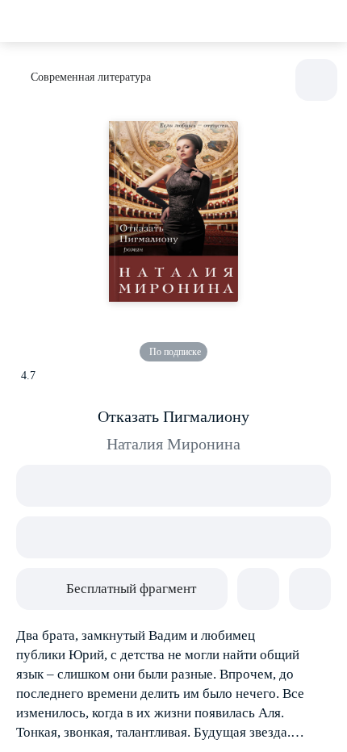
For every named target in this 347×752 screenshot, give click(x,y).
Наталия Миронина (173, 444)
